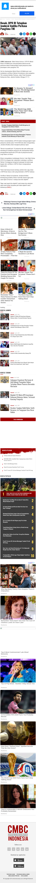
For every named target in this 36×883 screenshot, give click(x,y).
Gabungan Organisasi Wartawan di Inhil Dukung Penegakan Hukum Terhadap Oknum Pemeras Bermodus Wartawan (22, 383)
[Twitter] (18, 849)
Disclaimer (24, 875)
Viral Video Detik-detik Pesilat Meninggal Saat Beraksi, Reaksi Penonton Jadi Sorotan (19, 494)
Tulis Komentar (18, 419)
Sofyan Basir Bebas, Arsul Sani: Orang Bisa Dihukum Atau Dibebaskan (16, 535)
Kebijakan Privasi (13, 875)
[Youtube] (27, 849)
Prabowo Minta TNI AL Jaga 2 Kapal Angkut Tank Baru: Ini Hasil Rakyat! (16, 555)
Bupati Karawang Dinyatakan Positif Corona (14, 467)
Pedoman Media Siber (23, 874)
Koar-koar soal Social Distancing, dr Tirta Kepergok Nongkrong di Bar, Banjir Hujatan (16, 548)
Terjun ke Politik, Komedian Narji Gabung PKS (20, 353)
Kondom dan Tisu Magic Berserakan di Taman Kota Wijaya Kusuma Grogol (15, 500)
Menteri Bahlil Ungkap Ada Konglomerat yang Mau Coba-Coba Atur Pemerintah (21, 344)
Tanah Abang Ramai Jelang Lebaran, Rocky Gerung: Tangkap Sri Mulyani (15, 528)
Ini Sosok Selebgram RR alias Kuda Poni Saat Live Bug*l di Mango (15, 507)
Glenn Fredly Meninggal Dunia (10, 464)
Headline (6, 34)
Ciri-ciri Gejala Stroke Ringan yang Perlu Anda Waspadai (15, 521)
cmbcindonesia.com (17, 878)
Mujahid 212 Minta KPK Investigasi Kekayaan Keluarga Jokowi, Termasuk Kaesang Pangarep (20, 317)
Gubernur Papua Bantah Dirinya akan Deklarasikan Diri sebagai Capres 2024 (21, 335)
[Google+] (22, 849)
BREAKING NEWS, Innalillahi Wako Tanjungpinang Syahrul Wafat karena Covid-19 (18, 459)
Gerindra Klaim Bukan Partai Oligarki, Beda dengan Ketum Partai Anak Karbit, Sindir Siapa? (22, 363)
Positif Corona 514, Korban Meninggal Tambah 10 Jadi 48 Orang (18, 470)
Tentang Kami (11, 874)
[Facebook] (9, 849)
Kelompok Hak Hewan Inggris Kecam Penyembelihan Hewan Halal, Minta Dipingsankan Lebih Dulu (16, 514)
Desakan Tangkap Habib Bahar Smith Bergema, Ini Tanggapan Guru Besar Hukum (22, 410)
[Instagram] (13, 849)
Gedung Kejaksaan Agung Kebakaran (12, 455)
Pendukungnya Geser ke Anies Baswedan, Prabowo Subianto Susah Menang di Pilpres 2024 (21, 326)
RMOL (9, 187)
